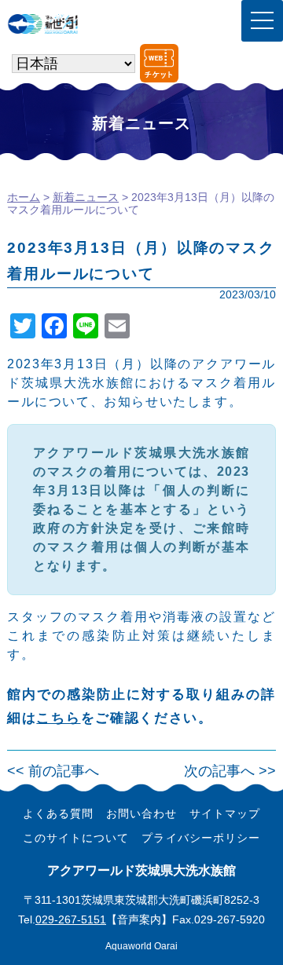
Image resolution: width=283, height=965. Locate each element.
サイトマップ (224, 813)
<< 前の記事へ (53, 771)
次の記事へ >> (230, 771)
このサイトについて (76, 838)
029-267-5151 (70, 919)
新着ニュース (86, 197)
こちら (58, 718)
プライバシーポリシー (200, 838)
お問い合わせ (141, 813)
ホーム (23, 197)
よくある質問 (58, 813)
